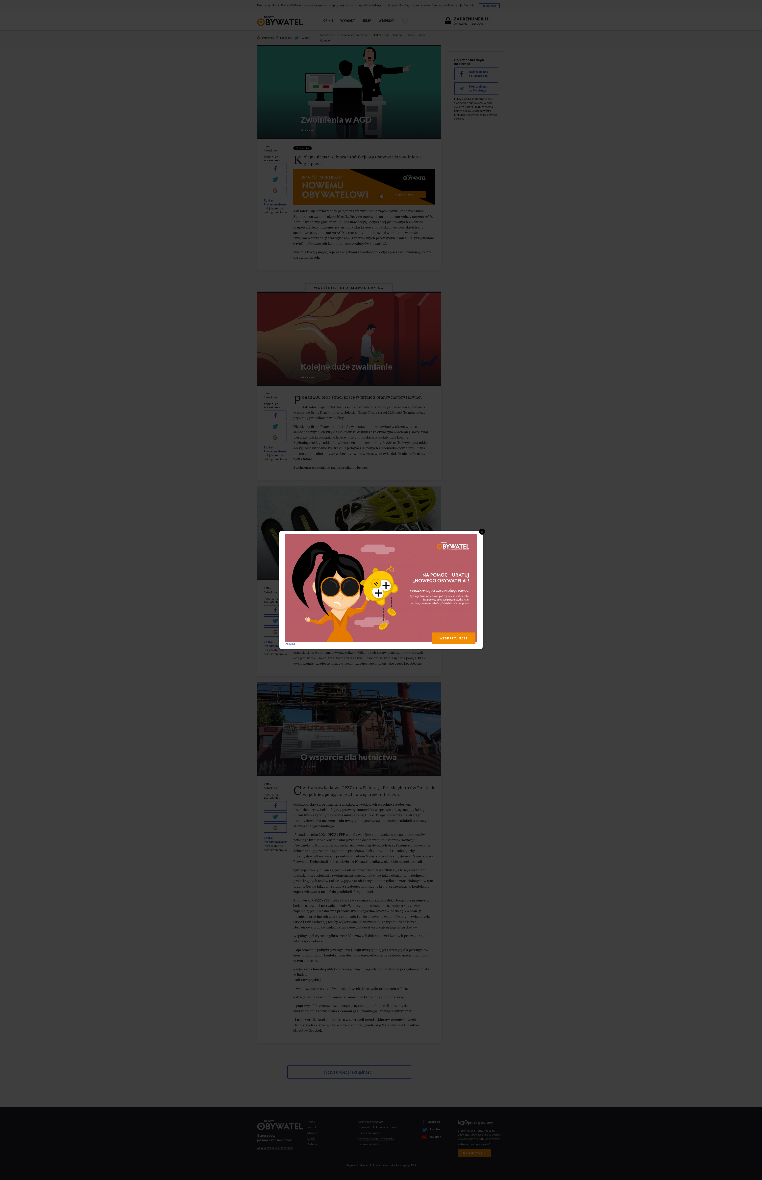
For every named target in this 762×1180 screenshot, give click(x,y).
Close (482, 532)
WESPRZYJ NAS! (454, 638)
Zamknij (290, 643)
